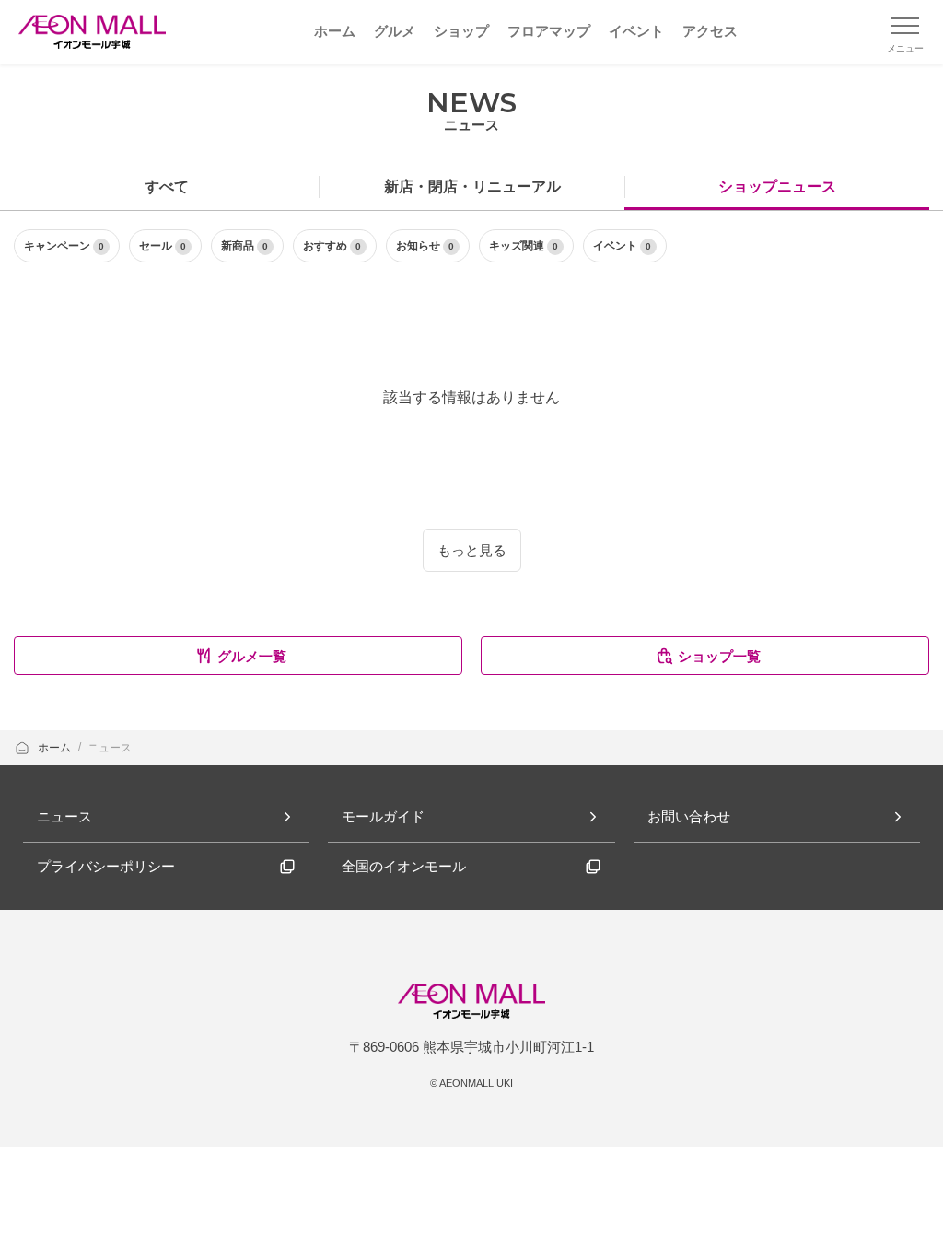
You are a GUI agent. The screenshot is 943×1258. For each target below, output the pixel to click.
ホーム (56, 747)
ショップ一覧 (719, 656)
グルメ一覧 (251, 656)
